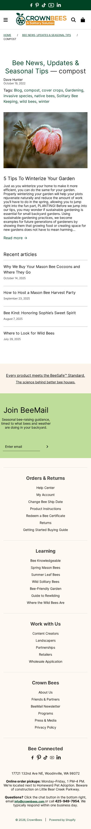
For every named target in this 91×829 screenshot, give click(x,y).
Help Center (45, 488)
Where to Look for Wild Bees (29, 333)
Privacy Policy (45, 727)
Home (7, 35)
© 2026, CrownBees (28, 820)
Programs (45, 713)
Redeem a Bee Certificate (45, 516)
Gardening (74, 90)
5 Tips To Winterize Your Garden (39, 178)
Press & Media (45, 720)
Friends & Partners (46, 699)
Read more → (15, 237)
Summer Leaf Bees (45, 574)
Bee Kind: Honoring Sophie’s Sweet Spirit (40, 312)
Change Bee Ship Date (45, 502)
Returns (45, 523)
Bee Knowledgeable (45, 560)
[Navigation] (5, 20)
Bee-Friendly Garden (45, 589)
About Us (45, 692)
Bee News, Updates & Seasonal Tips (46, 35)
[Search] (73, 20)
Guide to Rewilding (45, 596)
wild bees (28, 101)
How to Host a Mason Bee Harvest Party (40, 292)
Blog (18, 90)
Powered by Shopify (62, 820)
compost (32, 90)
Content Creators (45, 633)
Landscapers (46, 640)
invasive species (18, 95)
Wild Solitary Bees (45, 582)
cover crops (52, 90)
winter (43, 101)
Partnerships (45, 647)
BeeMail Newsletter (45, 706)
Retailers (45, 654)
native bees (44, 95)
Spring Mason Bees (45, 567)
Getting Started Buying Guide (45, 530)
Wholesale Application (45, 661)
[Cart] (83, 20)
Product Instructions (45, 509)
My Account (45, 495)
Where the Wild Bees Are (45, 603)
